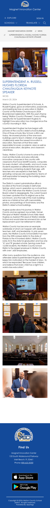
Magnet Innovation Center (20, 31)
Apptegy (30, 505)
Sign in (40, 18)
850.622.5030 (27, 463)
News (40, 31)
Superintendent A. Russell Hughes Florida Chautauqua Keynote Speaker (27, 36)
